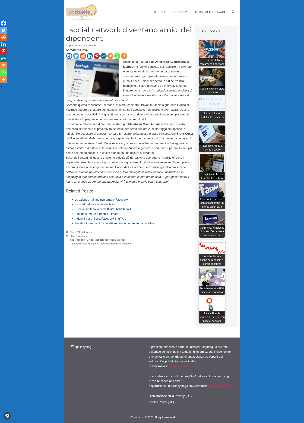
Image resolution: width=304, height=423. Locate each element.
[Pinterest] (97, 56)
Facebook (180, 11)
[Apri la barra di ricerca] (233, 12)
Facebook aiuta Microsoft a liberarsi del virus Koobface (100, 243)
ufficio (73, 236)
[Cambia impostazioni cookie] (7, 415)
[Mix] (110, 56)
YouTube (83, 236)
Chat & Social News (81, 232)
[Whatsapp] (117, 56)
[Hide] (1, 86)
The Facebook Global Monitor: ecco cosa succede (98, 239)
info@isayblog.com (181, 366)
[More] (124, 56)
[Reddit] (83, 56)
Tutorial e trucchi (210, 11)
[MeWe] (103, 56)
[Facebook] (69, 56)
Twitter (158, 11)
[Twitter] (76, 56)
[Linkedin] (90, 56)
